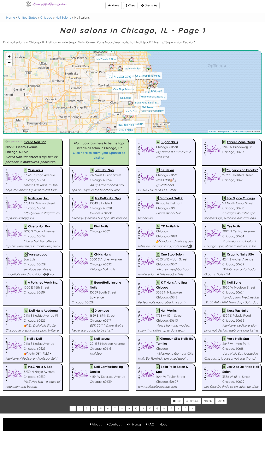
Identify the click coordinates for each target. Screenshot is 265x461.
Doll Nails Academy (152, 110)
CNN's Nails (102, 254)
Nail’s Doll (131, 111)
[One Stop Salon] (120, 80)
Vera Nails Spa (133, 68)
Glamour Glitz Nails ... (153, 96)
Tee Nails (233, 226)
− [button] (9, 62)
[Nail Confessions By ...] (120, 68)
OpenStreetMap (240, 131)
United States (27, 17)
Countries (150, 5)
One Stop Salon (122, 89)
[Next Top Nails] (125, 116)
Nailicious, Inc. (38, 198)
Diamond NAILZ (171, 198)
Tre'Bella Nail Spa (108, 198)
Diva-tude (101, 310)
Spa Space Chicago (240, 198)
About (97, 424)
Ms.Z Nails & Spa (106, 59)
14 (164, 408)
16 (178, 408)
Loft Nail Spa (104, 170)
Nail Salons (63, 17)
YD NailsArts (170, 226)
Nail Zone (125, 97)
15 (171, 408)
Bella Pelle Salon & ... (147, 102)
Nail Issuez (148, 107)
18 (192, 408)
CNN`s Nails (126, 129)
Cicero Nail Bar (35, 142)
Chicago (46, 17)
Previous (193, 400)
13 (157, 408)
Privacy (134, 424)
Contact (115, 424)
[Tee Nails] (111, 66)
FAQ (151, 424)
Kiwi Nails (156, 91)
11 (143, 408)
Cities (131, 5)
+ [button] (9, 56)
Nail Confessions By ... (121, 77)
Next (207, 400)
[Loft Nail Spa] (151, 83)
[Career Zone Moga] (148, 67)
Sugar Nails (169, 142)
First (178, 400)
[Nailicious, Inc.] (125, 80)
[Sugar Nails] (108, 129)
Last (220, 400)
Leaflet (212, 131)
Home (115, 5)
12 (150, 408)
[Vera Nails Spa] (131, 59)
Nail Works (168, 310)
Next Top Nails (126, 124)
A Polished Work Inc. (43, 282)
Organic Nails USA (240, 254)
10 (136, 408)
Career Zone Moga (149, 75)
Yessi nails (35, 170)
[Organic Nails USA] (131, 115)
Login (166, 424)
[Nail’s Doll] (130, 102)
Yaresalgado (37, 254)
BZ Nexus (167, 170)
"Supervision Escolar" (242, 170)
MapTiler (224, 131)
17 (185, 408)
